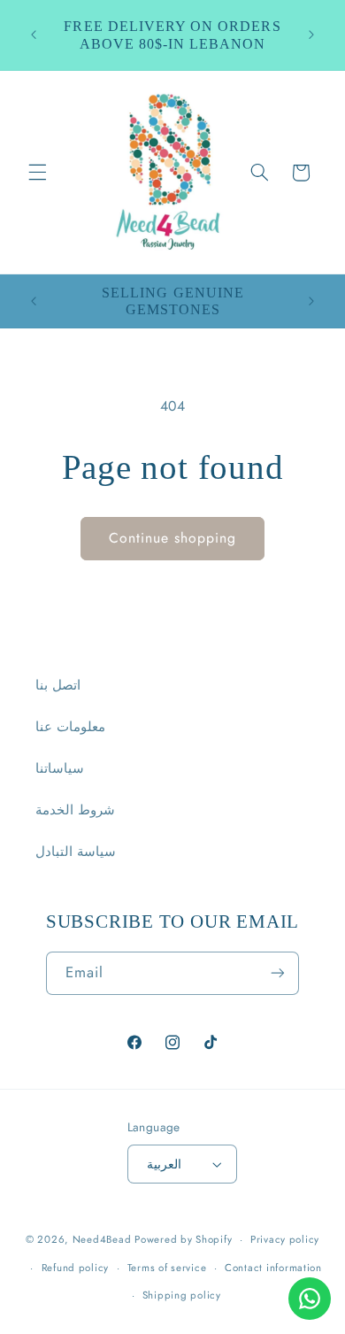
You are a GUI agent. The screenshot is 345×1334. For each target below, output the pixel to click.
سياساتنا (59, 768)
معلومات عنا (70, 726)
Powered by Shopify (183, 1239)
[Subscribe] (277, 973)
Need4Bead (102, 1239)
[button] (37, 172)
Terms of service (167, 1268)
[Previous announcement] (33, 35)
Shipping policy (181, 1295)
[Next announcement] (311, 35)
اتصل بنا (57, 685)
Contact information (273, 1268)
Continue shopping (173, 538)
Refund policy (76, 1268)
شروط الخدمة (75, 810)
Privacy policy (284, 1239)
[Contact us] (309, 1298)
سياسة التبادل (75, 851)
